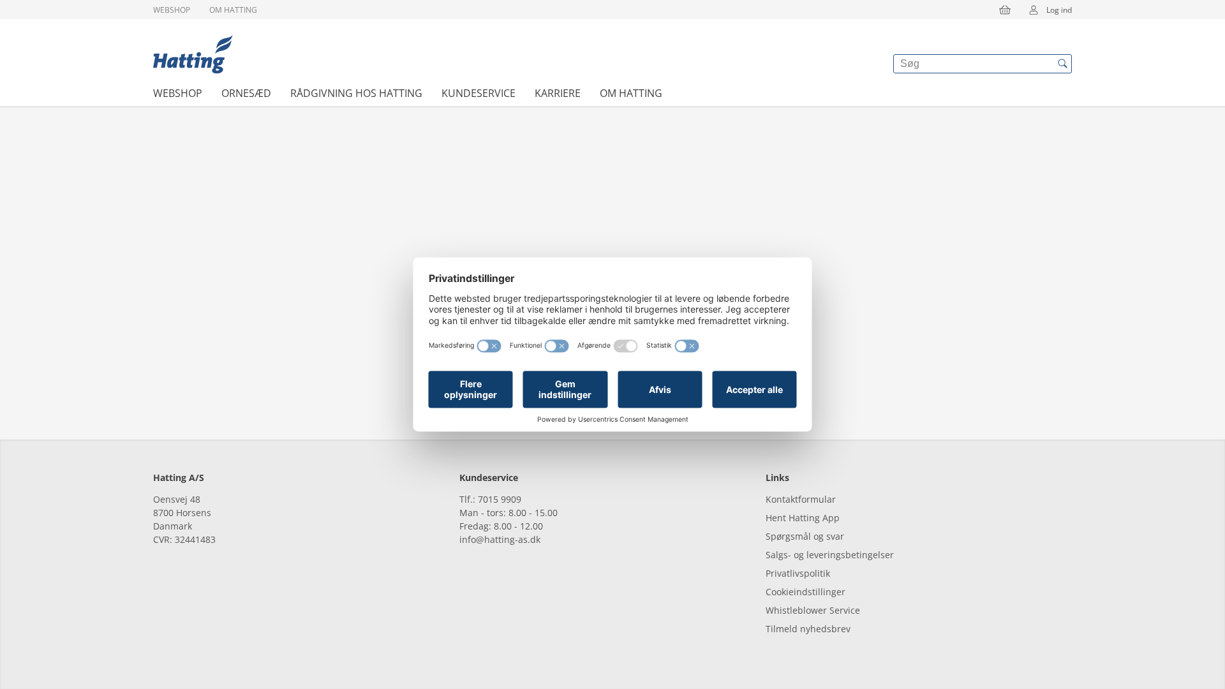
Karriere (558, 93)
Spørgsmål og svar (805, 536)
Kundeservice (479, 93)
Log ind (1059, 9)
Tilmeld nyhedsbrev (808, 629)
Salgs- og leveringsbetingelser (830, 555)
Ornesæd (246, 93)
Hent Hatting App (803, 518)
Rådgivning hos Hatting (356, 93)
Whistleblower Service (813, 610)
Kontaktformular (801, 499)
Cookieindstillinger (805, 592)
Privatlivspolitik (798, 573)
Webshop (171, 9)
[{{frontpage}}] (193, 54)
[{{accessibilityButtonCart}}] (1004, 9)
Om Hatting (233, 9)
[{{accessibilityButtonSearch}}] (1062, 63)
